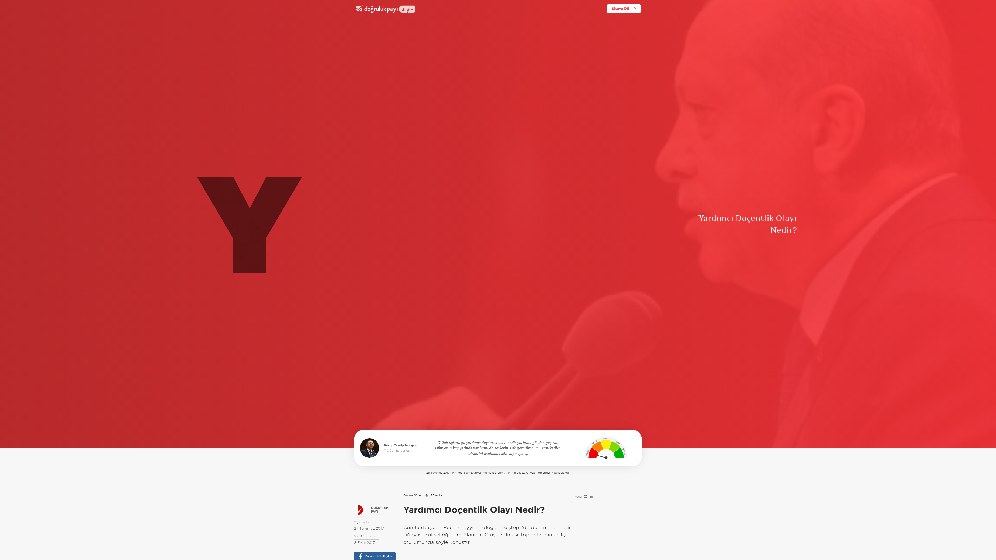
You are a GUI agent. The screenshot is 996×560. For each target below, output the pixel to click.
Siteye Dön (622, 8)
